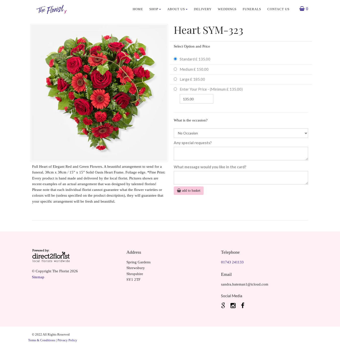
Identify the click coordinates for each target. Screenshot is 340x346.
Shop (153, 9)
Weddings (227, 9)
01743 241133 (232, 262)
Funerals (252, 9)
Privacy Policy (67, 340)
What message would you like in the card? (210, 167)
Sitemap (38, 277)
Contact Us (278, 9)
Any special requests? (193, 142)
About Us (176, 9)
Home (138, 9)
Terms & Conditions (41, 340)
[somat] (224, 305)
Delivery (203, 9)
